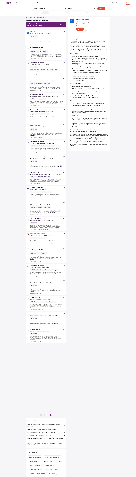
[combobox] (47, 8)
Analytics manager (35, 461)
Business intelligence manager (37, 473)
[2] (51, 415)
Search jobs (28, 17)
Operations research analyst (53, 457)
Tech (61, 461)
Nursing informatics (35, 465)
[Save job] (64, 31)
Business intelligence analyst (52, 469)
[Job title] (46, 8)
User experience (50, 465)
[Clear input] (61, 8)
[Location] (79, 8)
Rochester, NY (35, 17)
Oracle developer (34, 469)
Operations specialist (35, 457)
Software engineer (49, 461)
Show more (54, 41)
